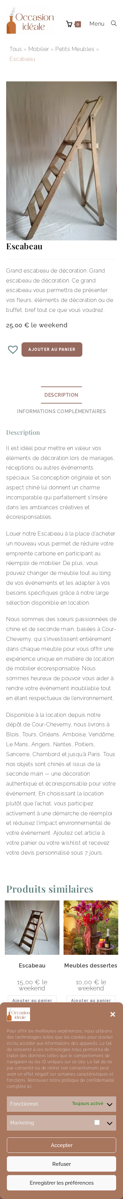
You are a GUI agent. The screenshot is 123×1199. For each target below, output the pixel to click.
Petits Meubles (74, 49)
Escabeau (32, 965)
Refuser (61, 1164)
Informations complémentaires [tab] (61, 411)
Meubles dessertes (91, 965)
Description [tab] (61, 395)
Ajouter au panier (52, 349)
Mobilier (38, 49)
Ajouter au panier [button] (32, 1000)
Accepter (61, 1145)
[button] (112, 1014)
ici (28, 1086)
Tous (16, 49)
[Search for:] (111, 24)
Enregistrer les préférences (62, 1183)
